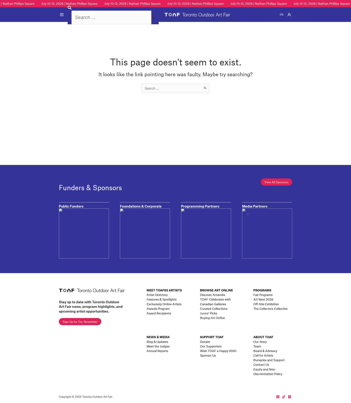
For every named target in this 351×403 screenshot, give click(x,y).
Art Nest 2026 (263, 299)
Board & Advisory (265, 351)
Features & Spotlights (162, 299)
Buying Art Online (212, 318)
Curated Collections (213, 308)
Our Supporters (211, 346)
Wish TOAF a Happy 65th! (218, 351)
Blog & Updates (157, 341)
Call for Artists (263, 355)
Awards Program (158, 308)
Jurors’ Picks (208, 313)
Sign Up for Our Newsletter (80, 321)
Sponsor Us (208, 355)
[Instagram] (289, 396)
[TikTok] (283, 396)
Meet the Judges (158, 346)
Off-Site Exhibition (266, 304)
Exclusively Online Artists (164, 304)
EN (281, 14)
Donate (205, 341)
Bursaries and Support (269, 360)
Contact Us (261, 364)
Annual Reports (157, 351)
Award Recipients (159, 313)
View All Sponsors (276, 182)
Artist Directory (157, 294)
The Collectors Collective (270, 308)
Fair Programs (263, 294)
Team (257, 346)
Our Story (260, 341)
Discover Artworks (212, 294)
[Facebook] (277, 396)
